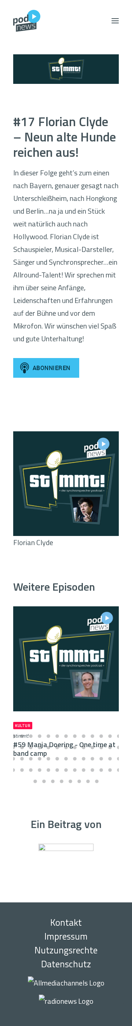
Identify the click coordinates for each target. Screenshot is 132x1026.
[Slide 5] (48, 736)
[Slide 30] (39, 759)
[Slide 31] (48, 759)
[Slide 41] (22, 770)
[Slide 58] (79, 781)
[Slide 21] (74, 747)
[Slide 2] (22, 736)
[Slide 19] (57, 747)
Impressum (66, 936)
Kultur (22, 725)
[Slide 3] (30, 736)
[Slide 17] (39, 747)
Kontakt (66, 922)
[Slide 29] (30, 759)
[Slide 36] (92, 759)
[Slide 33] (66, 759)
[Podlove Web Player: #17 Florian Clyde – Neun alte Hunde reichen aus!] (66, 413)
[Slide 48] (83, 770)
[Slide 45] (57, 770)
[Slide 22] (83, 747)
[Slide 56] (61, 781)
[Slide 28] (22, 759)
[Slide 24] (101, 747)
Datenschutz (66, 964)
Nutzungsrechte (66, 950)
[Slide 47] (74, 770)
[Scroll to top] (116, 1009)
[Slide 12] (110, 736)
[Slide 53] (35, 781)
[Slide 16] (30, 747)
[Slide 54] (44, 781)
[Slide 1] (13, 736)
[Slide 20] (66, 747)
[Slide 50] (101, 770)
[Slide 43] (39, 770)
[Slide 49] (92, 770)
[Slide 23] (92, 747)
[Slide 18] (48, 747)
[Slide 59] (88, 781)
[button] (115, 21)
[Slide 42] (30, 770)
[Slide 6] (57, 736)
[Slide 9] (83, 736)
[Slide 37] (101, 759)
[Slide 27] (13, 759)
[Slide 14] (13, 747)
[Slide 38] (110, 759)
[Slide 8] (74, 736)
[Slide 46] (66, 770)
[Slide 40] (13, 770)
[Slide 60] (96, 781)
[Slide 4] (39, 736)
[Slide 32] (57, 759)
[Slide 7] (66, 736)
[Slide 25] (110, 747)
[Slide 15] (22, 747)
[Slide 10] (92, 736)
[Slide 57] (70, 781)
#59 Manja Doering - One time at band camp (64, 745)
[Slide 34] (74, 759)
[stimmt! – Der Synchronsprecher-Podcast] (66, 69)
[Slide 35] (83, 759)
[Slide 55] (52, 781)
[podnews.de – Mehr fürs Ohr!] (26, 21)
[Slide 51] (110, 770)
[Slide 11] (101, 736)
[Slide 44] (48, 770)
